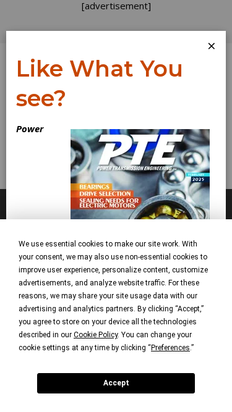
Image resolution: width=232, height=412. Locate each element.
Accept (116, 383)
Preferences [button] (170, 347)
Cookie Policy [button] (96, 334)
